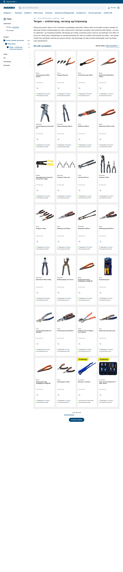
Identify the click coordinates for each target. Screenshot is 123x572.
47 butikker (110, 94)
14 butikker (110, 400)
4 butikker (89, 145)
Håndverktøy (56, 18)
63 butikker (47, 94)
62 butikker (110, 145)
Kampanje (18, 13)
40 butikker (47, 196)
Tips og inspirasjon (94, 13)
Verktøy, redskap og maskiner (44, 18)
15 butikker (89, 94)
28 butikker (47, 349)
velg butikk (15, 27)
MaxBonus (27, 13)
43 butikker (68, 196)
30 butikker (89, 247)
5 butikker (110, 298)
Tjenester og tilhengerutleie (64, 13)
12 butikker (47, 400)
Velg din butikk (10, 2)
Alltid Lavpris (38, 13)
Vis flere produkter (76, 420)
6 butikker (47, 247)
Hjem (35, 18)
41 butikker (110, 349)
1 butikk (67, 349)
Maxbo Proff (108, 13)
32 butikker (47, 145)
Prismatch (48, 13)
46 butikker (110, 196)
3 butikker (68, 94)
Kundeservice (81, 13)
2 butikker (68, 247)
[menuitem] (17, 41)
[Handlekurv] (118, 7)
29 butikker (47, 298)
